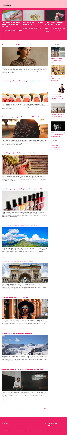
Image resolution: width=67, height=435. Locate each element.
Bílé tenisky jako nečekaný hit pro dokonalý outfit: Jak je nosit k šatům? (58, 134)
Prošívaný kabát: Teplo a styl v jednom (15, 297)
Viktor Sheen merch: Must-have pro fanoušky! (17, 261)
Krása (54, 3)
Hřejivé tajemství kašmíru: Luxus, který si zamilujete (19, 225)
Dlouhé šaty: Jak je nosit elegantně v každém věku (19, 153)
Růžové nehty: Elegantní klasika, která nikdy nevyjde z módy (22, 189)
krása (3, 110)
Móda (58, 3)
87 (35, 408)
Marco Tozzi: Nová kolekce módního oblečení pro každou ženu (58, 78)
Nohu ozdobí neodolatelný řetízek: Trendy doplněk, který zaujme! (11, 24)
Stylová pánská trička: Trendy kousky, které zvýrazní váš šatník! (23, 369)
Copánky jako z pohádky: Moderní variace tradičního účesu (21, 117)
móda (3, 35)
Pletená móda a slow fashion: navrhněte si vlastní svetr (20, 45)
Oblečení (62, 3)
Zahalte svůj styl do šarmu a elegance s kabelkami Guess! (58, 116)
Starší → (46, 408)
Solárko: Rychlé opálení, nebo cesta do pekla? (17, 333)
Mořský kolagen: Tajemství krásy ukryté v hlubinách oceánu (22, 81)
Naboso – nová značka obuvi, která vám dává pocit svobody (57, 60)
